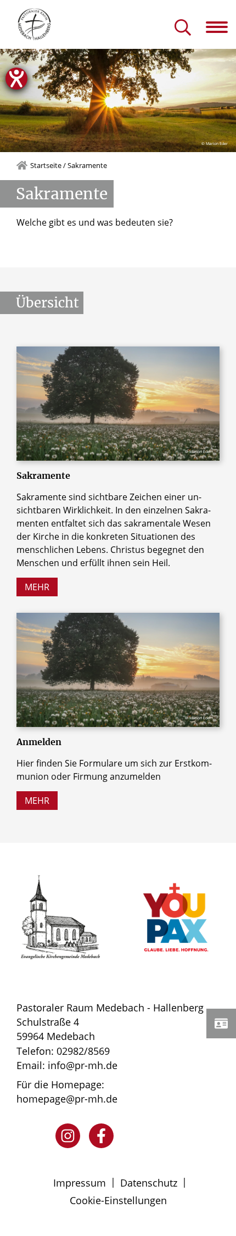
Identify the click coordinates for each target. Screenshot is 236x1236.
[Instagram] (67, 1135)
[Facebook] (101, 1135)
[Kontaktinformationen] (221, 1023)
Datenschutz (148, 1182)
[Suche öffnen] (182, 28)
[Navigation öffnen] (221, 27)
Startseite (45, 165)
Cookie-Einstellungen (118, 1200)
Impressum (79, 1182)
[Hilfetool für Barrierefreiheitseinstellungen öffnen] (16, 79)
